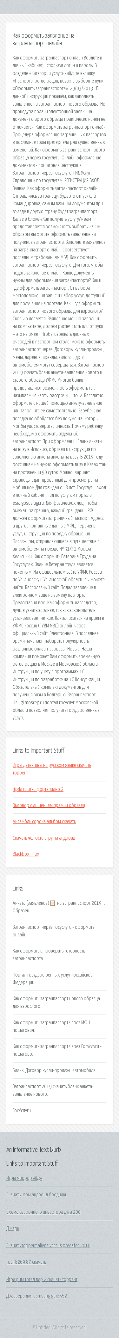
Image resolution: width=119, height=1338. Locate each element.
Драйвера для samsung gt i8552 (36, 1295)
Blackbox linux (26, 854)
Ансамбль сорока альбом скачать (44, 821)
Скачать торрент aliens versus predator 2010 (48, 1245)
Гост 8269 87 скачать (26, 1262)
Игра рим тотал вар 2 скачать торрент (41, 1279)
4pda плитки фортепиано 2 (38, 789)
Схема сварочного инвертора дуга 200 (43, 1212)
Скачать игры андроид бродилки (36, 1194)
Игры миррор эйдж (24, 1178)
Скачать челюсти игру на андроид (44, 838)
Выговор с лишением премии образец (49, 805)
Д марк (12, 1228)
